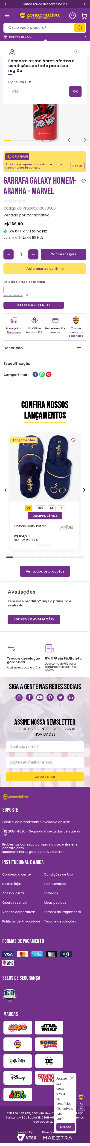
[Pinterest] (50, 697)
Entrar (65, 1126)
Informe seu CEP (20, 36)
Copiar (77, 166)
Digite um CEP (19, 82)
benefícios (76, 335)
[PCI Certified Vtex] (9, 995)
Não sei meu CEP (13, 295)
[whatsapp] (42, 374)
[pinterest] (49, 374)
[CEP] (33, 286)
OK (75, 91)
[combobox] (44, 28)
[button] (28, 508)
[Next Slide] (84, 4)
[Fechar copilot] (72, 1077)
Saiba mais (14, 332)
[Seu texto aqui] (19, 697)
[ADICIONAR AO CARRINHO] (45, 515)
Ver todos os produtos (45, 571)
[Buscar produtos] (80, 27)
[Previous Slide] (5, 3)
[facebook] (35, 374)
